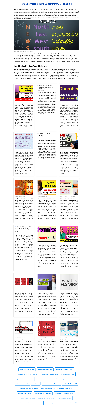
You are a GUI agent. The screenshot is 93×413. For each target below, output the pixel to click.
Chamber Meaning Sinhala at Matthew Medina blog (46, 4)
